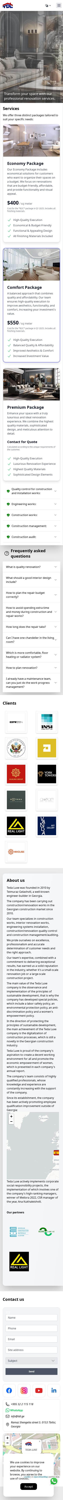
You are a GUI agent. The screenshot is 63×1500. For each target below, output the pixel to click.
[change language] (48, 5)
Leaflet (27, 1476)
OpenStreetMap (41, 1476)
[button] (31, 491)
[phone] (31, 1404)
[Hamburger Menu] (59, 5)
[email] (31, 1416)
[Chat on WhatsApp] (14, 1410)
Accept (28, 1486)
